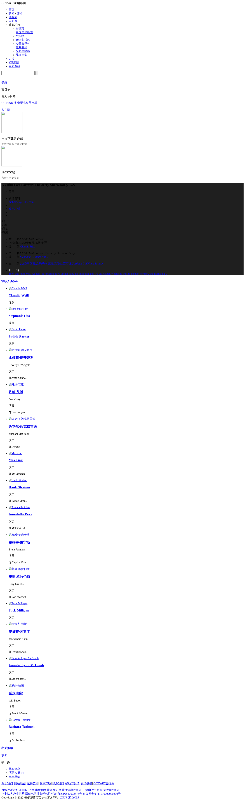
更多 (4, 755)
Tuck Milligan (19, 610)
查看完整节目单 (27, 102)
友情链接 (86, 783)
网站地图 (20, 783)
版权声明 (45, 783)
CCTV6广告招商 (103, 783)
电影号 (13, 21)
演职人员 (9, 281)
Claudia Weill (19, 295)
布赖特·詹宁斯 (19, 542)
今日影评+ (22, 43)
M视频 (20, 28)
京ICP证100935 (69, 797)
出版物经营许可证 (46, 790)
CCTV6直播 (9, 102)
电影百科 (14, 66)
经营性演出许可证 (70, 790)
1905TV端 (8, 172)
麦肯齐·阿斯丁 (19, 631)
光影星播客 (23, 51)
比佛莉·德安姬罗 (30, 263)
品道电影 (21, 54)
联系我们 (58, 783)
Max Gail (82, 263)
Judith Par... (41, 256)
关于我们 (7, 783)
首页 (11, 9)
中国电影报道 (24, 32)
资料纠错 (14, 208)
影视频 (13, 17)
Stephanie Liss (19, 316)
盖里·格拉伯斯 (19, 577)
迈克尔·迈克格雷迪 (65, 263)
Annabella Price (20, 514)
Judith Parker (19, 336)
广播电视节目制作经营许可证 (101, 790)
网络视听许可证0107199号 (17, 790)
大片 (11, 58)
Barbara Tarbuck (22, 727)
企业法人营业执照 (12, 793)
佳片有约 (21, 47)
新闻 (11, 13)
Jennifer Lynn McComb (26, 665)
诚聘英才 (32, 783)
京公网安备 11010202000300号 (102, 793)
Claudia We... (28, 246)
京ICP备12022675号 (69, 793)
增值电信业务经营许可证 (41, 793)
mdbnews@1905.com (21, 201)
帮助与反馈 (72, 783)
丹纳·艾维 (47, 263)
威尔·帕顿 (16, 693)
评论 (19, 13)
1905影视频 (23, 39)
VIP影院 (14, 62)
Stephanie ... (27, 256)
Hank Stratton (95, 263)
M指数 (20, 36)
